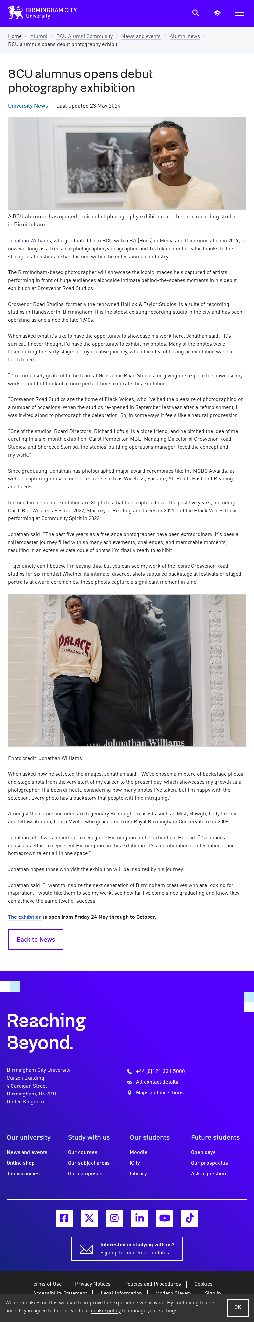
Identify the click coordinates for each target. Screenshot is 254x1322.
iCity (135, 1163)
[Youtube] (164, 1218)
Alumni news (185, 36)
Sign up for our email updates (137, 1249)
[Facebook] (64, 1218)
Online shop (21, 1163)
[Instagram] (114, 1218)
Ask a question (208, 1174)
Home (14, 36)
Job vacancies (23, 1174)
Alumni (38, 36)
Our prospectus (209, 1163)
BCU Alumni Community (84, 36)
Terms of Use (46, 1284)
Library (138, 1174)
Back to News (36, 940)
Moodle (139, 1152)
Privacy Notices (93, 1284)
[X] (89, 1218)
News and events (141, 36)
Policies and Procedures (152, 1284)
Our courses (82, 1152)
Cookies (203, 1284)
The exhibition (25, 917)
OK (237, 1307)
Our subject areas (89, 1163)
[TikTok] (189, 1218)
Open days (203, 1152)
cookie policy (106, 1311)
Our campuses (85, 1174)
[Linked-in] (139, 1218)
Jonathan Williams (29, 241)
